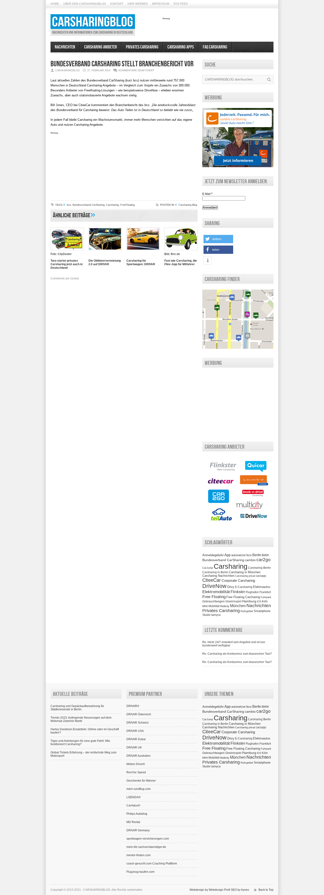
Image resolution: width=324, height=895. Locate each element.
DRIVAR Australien (138, 755)
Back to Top (266, 889)
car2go (263, 559)
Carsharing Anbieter (100, 47)
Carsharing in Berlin (215, 572)
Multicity (224, 606)
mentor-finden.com (138, 855)
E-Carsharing (243, 587)
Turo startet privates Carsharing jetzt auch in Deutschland (67, 264)
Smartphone (262, 611)
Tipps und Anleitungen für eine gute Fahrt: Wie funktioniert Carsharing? (80, 742)
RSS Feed (181, 3)
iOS (259, 601)
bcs (69, 204)
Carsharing (112, 204)
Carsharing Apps (180, 47)
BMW (265, 555)
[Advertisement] (217, 27)
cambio (250, 560)
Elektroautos (261, 587)
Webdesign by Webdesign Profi (210, 889)
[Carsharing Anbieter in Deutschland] (237, 527)
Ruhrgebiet (247, 611)
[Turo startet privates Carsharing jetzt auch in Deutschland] (67, 250)
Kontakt (116, 3)
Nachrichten (65, 47)
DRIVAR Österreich (138, 714)
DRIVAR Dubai (136, 739)
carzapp (261, 575)
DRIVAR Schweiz (137, 722)
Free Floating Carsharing (243, 597)
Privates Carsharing (142, 47)
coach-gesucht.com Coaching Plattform (151, 863)
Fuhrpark (266, 597)
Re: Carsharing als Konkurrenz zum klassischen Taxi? (237, 653)
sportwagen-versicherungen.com (147, 838)
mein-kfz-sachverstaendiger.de (146, 847)
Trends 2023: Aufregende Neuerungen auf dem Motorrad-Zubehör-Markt (81, 719)
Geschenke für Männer (141, 780)
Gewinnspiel (233, 601)
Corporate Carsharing (238, 580)
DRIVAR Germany (138, 830)
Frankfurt (265, 592)
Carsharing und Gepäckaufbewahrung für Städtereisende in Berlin (77, 707)
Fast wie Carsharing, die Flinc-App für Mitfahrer (180, 262)
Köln (265, 601)
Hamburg (249, 601)
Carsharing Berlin (259, 567)
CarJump (207, 567)
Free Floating (214, 596)
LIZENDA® (133, 797)
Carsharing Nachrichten (218, 575)
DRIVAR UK (134, 747)
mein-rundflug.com (138, 789)
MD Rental (133, 822)
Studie (206, 615)
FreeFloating (127, 204)
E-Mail (207, 194)
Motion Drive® (135, 764)
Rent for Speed (136, 772)
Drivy (230, 587)
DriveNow (214, 586)
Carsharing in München (244, 572)
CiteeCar (211, 580)
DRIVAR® (132, 706)
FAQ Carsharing (215, 47)
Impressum (160, 3)
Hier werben (138, 3)
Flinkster (238, 592)
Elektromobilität (216, 591)
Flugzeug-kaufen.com (140, 871)
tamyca (216, 615)
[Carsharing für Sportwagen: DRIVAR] (143, 250)
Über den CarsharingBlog (84, 3)
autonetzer (238, 555)
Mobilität (213, 606)
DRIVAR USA (135, 731)
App (227, 555)
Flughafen (252, 592)
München (238, 606)
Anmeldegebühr (213, 555)
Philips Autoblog (136, 813)
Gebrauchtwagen (213, 601)
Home (55, 3)
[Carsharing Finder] (237, 347)
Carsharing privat (245, 575)
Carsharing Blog (188, 204)
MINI (205, 606)
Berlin (256, 555)
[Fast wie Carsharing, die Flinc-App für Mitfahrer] (181, 250)
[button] (218, 239)
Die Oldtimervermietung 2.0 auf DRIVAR (104, 262)
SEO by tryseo (240, 889)
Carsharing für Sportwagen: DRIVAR (140, 262)
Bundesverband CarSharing (89, 204)
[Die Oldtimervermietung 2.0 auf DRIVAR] (105, 250)
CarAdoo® (133, 805)
